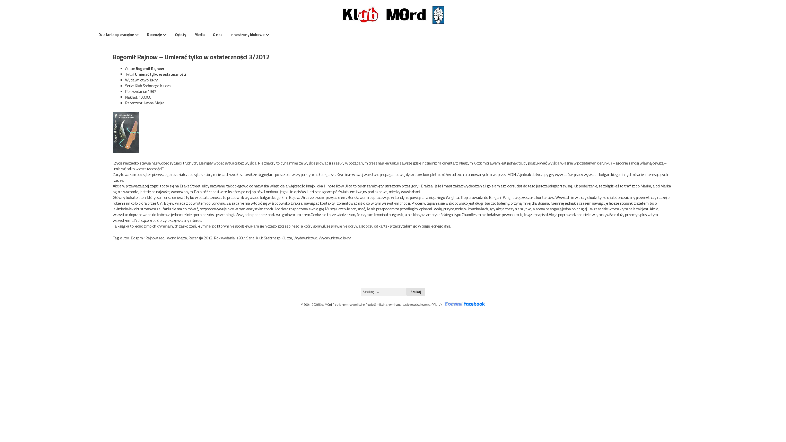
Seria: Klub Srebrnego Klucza (269, 238)
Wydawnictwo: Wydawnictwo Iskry (322, 238)
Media (199, 34)
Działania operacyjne (116, 34)
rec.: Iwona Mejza (173, 238)
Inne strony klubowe (247, 34)
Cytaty (180, 34)
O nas (217, 34)
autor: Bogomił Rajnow (139, 238)
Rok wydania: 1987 (229, 238)
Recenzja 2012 (200, 238)
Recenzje (154, 34)
